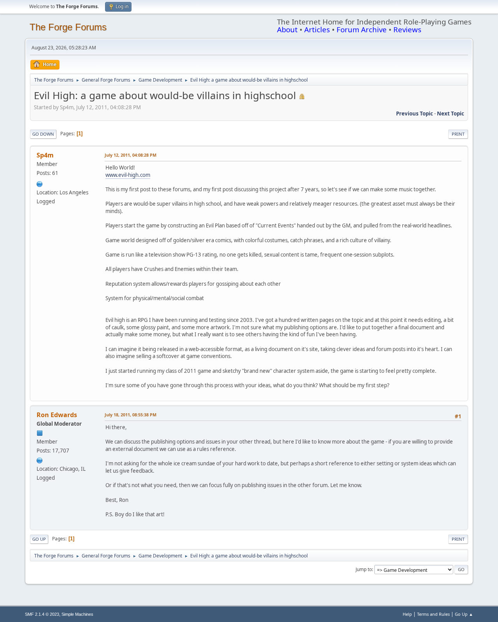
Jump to (364, 569)
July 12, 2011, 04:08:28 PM (130, 155)
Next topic (450, 113)
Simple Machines (77, 614)
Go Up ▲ (464, 614)
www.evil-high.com (127, 174)
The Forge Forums (68, 27)
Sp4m (45, 155)
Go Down (43, 134)
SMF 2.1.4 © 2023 (42, 614)
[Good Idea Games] (40, 183)
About (287, 29)
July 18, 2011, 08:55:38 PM (130, 415)
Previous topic (414, 113)
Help (407, 614)
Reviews (407, 29)
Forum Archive (362, 29)
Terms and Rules (433, 614)
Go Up (39, 539)
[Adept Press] (40, 459)
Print (458, 134)
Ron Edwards (57, 415)
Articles (317, 29)
